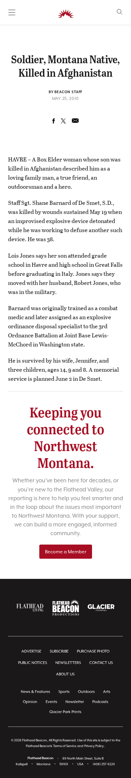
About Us (65, 674)
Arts (106, 692)
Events (51, 702)
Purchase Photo (93, 651)
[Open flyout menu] (11, 12)
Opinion (30, 702)
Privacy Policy (94, 746)
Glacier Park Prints (65, 712)
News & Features (35, 692)
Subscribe (59, 651)
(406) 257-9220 (104, 764)
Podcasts (100, 702)
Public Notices (32, 663)
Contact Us (101, 663)
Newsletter (75, 702)
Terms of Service (64, 746)
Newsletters (68, 663)
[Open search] (120, 12)
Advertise (31, 651)
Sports (64, 692)
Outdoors (86, 692)
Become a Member (65, 551)
